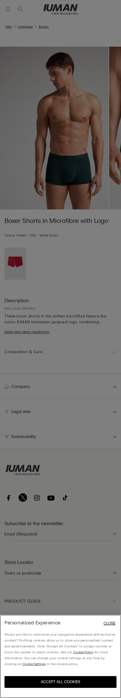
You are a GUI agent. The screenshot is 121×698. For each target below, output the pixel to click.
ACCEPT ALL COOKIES (60, 681)
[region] (60, 656)
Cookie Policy (83, 652)
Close (109, 623)
